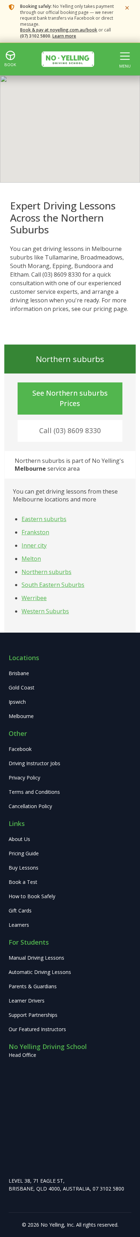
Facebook (20, 749)
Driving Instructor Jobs (34, 763)
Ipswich (17, 701)
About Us (19, 839)
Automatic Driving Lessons (40, 972)
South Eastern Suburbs (53, 585)
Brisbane (19, 673)
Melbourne (21, 716)
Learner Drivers (27, 1000)
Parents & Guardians (33, 986)
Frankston (35, 532)
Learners (19, 924)
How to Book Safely (32, 896)
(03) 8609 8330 (61, 274)
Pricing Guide (24, 853)
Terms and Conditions (34, 791)
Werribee (34, 598)
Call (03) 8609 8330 (70, 430)
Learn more (64, 36)
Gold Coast (21, 687)
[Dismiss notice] (127, 8)
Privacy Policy (24, 777)
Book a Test (23, 882)
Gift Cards (20, 910)
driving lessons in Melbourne (82, 249)
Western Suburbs (45, 611)
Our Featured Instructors (37, 1029)
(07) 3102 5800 (35, 36)
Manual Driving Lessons (36, 957)
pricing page (110, 309)
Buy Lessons (23, 867)
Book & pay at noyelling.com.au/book (58, 30)
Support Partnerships (33, 1014)
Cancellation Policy (30, 806)
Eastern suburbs (44, 519)
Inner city (34, 545)
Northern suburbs (46, 572)
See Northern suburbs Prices (70, 398)
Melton (31, 559)
